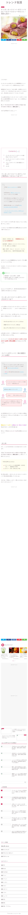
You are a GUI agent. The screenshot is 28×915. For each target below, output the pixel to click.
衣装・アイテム (7, 906)
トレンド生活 (14, 2)
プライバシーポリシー (8, 853)
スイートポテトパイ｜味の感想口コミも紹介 (15, 163)
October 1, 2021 (7, 212)
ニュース (5, 896)
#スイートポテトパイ (12, 187)
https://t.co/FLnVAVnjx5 (12, 368)
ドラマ (4, 892)
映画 (4, 902)
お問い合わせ (6, 846)
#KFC (20, 205)
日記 (4, 899)
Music (4, 868)
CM (4, 865)
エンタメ (5, 882)
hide (18, 151)
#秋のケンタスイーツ (15, 192)
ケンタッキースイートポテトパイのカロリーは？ (15, 159)
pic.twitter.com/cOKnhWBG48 (11, 207)
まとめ (7, 166)
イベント (5, 878)
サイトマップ (6, 849)
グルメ (4, 885)
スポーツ (5, 889)
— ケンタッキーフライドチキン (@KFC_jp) (14, 210)
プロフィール (6, 856)
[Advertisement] (14, 59)
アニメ (4, 875)
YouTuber (5, 872)
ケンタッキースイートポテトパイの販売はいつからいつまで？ (15, 156)
